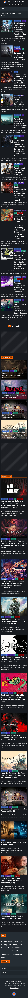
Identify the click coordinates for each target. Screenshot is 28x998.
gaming (16, 941)
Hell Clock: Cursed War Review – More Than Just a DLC (14, 396)
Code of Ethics (14, 988)
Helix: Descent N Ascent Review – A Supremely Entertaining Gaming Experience (14, 659)
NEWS (23, 21)
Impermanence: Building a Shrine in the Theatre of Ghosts (12, 375)
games (10, 941)
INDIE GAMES (17, 21)
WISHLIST (20, 212)
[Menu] (3, 9)
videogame (5, 954)
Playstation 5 (4, 951)
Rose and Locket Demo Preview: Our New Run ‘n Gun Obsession (20, 287)
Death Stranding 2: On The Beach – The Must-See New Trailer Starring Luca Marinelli (20, 193)
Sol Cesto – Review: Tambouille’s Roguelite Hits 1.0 (14, 416)
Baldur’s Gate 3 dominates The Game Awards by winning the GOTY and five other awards (20, 79)
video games (17, 954)
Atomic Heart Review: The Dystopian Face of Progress (20, 171)
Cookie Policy (12, 986)
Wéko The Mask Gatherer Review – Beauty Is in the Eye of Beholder (20, 308)
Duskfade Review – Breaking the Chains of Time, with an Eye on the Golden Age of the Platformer (14, 584)
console (4, 941)
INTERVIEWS (17, 251)
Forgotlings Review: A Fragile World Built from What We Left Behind (20, 123)
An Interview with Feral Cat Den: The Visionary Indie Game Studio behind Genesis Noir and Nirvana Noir (20, 261)
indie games (17, 944)
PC (23, 48)
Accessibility (21, 986)
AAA (15, 182)
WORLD (4, 968)
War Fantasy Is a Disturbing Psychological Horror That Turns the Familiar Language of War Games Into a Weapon (13, 504)
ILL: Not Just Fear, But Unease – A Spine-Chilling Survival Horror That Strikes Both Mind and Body (20, 148)
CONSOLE (17, 46)
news (3, 948)
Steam (15, 951)
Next (17, 326)
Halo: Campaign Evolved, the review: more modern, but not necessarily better (13, 621)
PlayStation (16, 948)
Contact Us (15, 983)
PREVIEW (20, 278)
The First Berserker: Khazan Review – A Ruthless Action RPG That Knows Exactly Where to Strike (14, 544)
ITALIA (4, 973)
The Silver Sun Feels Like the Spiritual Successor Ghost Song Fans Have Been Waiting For (20, 29)
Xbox (3, 957)
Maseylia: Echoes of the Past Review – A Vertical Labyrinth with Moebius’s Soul (13, 435)
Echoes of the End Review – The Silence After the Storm (20, 56)
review (9, 951)
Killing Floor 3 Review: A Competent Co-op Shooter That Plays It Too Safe (14, 737)
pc (8, 947)
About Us (7, 983)
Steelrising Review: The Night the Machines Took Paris (13, 917)
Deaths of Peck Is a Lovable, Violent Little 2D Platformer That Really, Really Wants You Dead (13, 698)
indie (21, 941)
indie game (6, 944)
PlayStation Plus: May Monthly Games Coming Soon (20, 101)
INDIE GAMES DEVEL (15, 2)
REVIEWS (17, 51)
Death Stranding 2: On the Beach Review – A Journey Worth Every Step (11, 880)
